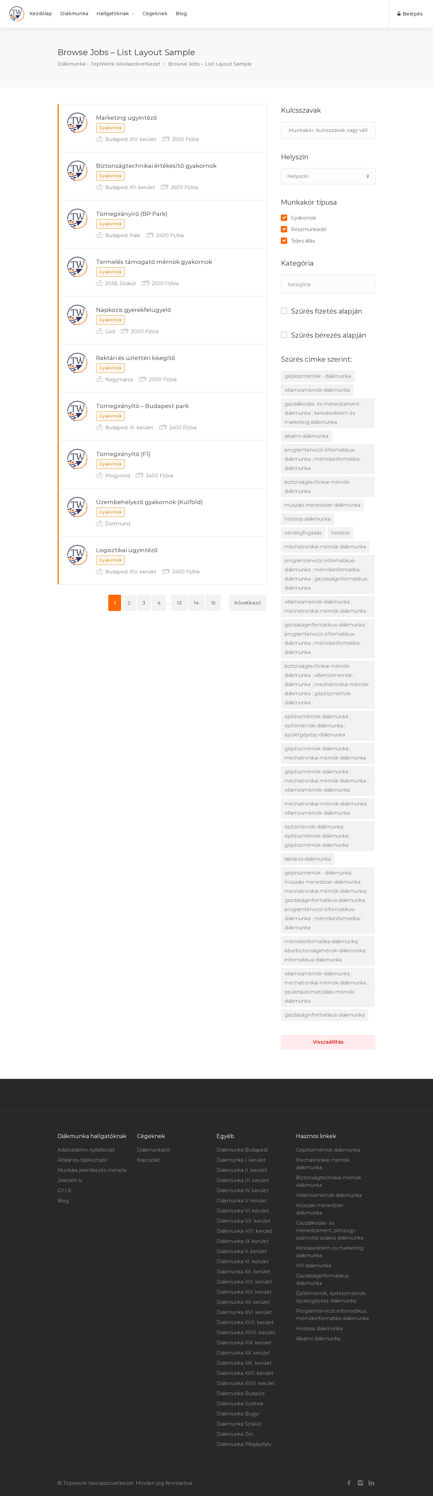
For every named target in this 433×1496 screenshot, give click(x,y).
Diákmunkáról (153, 1150)
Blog (181, 13)
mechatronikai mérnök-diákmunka (325, 547)
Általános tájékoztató (82, 1160)
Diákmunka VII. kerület (243, 1221)
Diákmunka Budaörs (240, 1393)
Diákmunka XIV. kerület (244, 1292)
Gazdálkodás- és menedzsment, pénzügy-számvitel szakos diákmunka (329, 1230)
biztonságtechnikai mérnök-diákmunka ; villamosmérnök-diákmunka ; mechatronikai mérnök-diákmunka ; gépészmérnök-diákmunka (327, 684)
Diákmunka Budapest (242, 1150)
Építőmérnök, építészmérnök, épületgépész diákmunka (331, 1297)
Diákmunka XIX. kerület (244, 1343)
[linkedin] (371, 1483)
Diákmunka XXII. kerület (244, 1373)
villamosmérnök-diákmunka (317, 390)
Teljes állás (303, 241)
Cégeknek (154, 13)
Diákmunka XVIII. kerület (245, 1333)
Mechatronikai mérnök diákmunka (322, 1164)
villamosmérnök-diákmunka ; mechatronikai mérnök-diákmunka (325, 606)
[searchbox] (321, 284)
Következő (247, 603)
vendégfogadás (303, 533)
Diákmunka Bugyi (237, 1414)
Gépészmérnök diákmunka (328, 1150)
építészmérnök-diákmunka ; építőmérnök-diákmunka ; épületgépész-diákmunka (317, 725)
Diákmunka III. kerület (242, 1180)
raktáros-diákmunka (307, 859)
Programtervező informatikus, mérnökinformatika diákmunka (332, 1314)
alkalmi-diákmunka (306, 436)
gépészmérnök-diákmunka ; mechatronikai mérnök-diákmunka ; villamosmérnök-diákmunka (326, 781)
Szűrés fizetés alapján (326, 311)
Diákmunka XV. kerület (243, 1302)
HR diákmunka (313, 1266)
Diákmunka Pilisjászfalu (243, 1444)
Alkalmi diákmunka (318, 1339)
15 (213, 603)
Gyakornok (303, 218)
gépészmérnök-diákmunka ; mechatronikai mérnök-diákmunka (325, 753)
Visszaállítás (328, 1042)
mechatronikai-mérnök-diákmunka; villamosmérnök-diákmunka (325, 808)
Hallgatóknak (112, 13)
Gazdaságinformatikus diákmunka (322, 1279)
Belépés (412, 14)
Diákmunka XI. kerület (242, 1262)
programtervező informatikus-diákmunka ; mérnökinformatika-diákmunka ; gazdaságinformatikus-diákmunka (326, 574)
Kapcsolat (148, 1160)
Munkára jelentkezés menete (92, 1170)
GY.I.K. (65, 1190)
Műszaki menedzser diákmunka (320, 1209)
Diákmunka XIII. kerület (244, 1282)
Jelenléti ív (70, 1180)
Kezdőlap (40, 13)
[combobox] (328, 283)
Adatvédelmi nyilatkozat (86, 1150)
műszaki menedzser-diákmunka (322, 505)
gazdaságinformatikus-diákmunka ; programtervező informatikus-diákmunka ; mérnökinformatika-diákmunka (325, 638)
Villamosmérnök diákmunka (329, 1195)
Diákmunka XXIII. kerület (245, 1383)
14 (196, 603)
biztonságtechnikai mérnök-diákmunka (317, 486)
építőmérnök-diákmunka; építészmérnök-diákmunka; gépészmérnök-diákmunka (316, 836)
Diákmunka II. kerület (241, 1170)
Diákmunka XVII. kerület (245, 1322)
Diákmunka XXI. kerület (244, 1363)
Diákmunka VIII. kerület (244, 1231)
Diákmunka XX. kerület (243, 1353)
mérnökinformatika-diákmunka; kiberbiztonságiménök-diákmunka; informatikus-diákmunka (325, 950)
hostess (340, 533)
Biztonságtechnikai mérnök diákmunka (328, 1181)
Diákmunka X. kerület (241, 1251)
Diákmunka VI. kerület (242, 1211)
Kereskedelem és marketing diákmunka (329, 1252)
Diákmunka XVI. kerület (244, 1312)
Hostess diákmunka (319, 1328)
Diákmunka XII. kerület (243, 1272)
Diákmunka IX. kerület (242, 1241)
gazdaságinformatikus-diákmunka (324, 1015)
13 (179, 603)
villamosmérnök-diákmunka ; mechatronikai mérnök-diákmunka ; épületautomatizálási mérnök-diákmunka (326, 987)
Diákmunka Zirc (235, 1434)
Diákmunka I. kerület (241, 1160)
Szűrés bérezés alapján (328, 335)
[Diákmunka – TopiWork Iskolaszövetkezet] (16, 13)
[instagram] (360, 1483)
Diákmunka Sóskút (238, 1424)
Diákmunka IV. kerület (242, 1190)
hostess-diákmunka (307, 519)
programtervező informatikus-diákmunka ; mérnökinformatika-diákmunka (322, 459)
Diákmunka (74, 13)
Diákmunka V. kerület (241, 1201)
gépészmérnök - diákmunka (317, 376)
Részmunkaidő (308, 229)
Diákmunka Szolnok (240, 1404)
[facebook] (349, 1483)
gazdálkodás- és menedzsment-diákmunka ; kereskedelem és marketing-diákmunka (322, 413)
